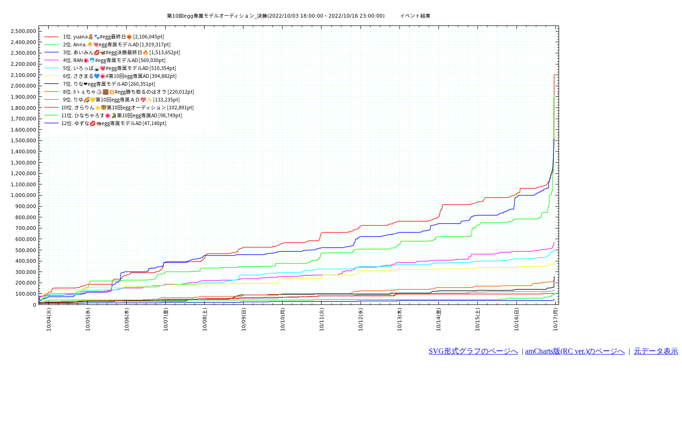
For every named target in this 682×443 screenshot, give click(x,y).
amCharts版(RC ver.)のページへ (575, 351)
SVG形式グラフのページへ (473, 351)
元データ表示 (656, 351)
